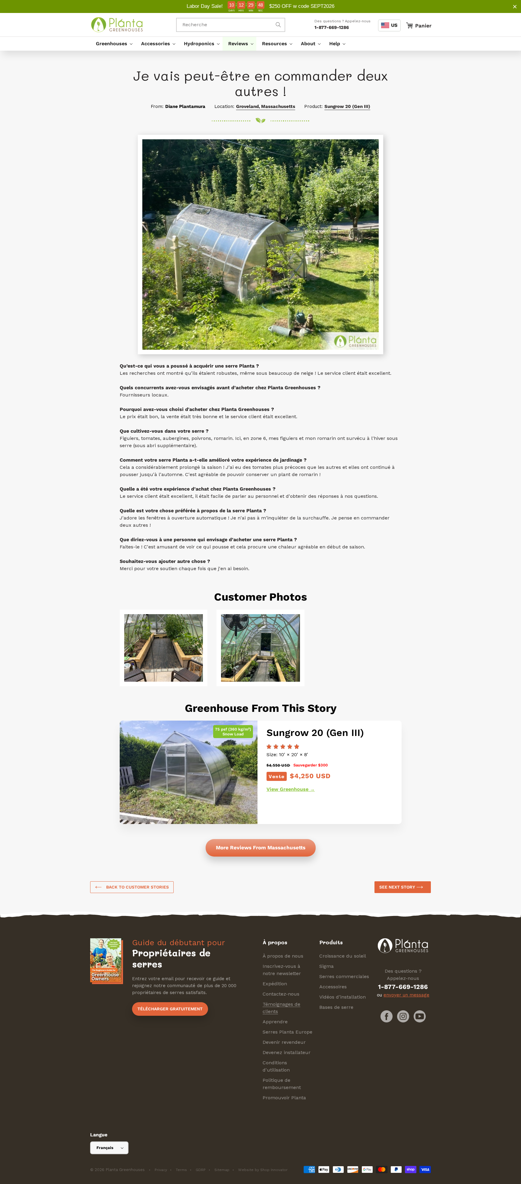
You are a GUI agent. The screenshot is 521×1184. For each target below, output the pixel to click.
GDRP (201, 1170)
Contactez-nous (281, 994)
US (394, 25)
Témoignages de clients (281, 1007)
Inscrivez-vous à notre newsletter (282, 969)
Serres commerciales (344, 976)
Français (104, 1147)
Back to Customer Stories (137, 887)
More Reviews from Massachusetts (260, 848)
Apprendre (275, 1022)
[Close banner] (515, 6)
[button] (112, 44)
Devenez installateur (287, 1052)
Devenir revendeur (284, 1042)
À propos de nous (283, 956)
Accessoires (333, 987)
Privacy (161, 1170)
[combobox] (230, 25)
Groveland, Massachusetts (265, 106)
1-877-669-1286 (331, 27)
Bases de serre (336, 1007)
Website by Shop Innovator (263, 1170)
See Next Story (397, 887)
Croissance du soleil (342, 956)
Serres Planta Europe (287, 1032)
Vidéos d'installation (342, 997)
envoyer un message (406, 995)
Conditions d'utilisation (276, 1066)
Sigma (326, 966)
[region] (260, 6)
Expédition (275, 984)
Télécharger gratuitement (170, 1008)
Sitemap (221, 1170)
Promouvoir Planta (284, 1097)
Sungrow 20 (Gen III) (347, 106)
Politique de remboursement (282, 1083)
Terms (181, 1170)
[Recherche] (278, 24)
